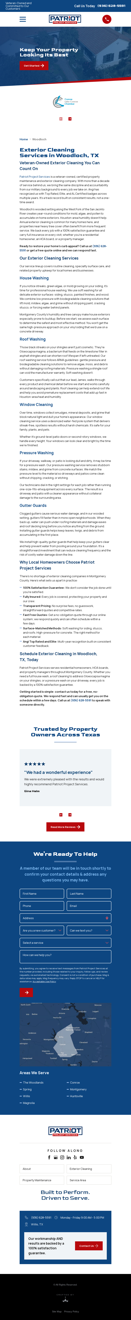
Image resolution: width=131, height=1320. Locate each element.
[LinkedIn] (69, 1157)
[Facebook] (49, 1157)
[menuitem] (57, 1311)
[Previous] (62, 813)
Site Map (57, 1311)
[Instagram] (62, 1157)
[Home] (66, 1131)
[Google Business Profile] (56, 1157)
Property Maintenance (37, 1180)
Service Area (78, 1180)
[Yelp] (75, 1157)
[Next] (70, 117)
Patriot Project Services (35, 177)
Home (24, 139)
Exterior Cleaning (81, 1169)
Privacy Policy (71, 1311)
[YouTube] (82, 1157)
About (27, 1169)
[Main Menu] (23, 19)
